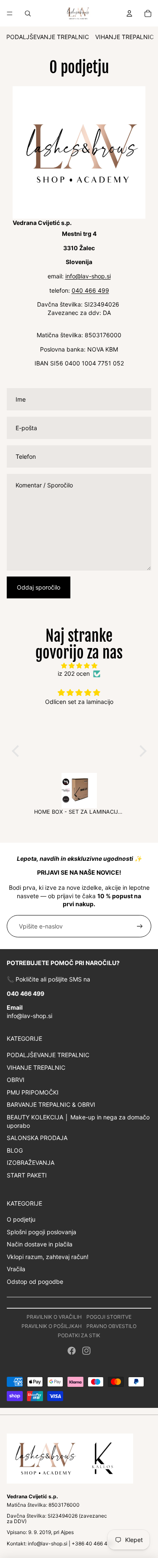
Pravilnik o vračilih (54, 1317)
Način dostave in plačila (39, 1244)
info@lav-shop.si (88, 276)
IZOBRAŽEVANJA (30, 1162)
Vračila (16, 1268)
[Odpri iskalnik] (28, 13)
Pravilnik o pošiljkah (51, 1326)
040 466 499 (90, 290)
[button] (17, 751)
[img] (79, 665)
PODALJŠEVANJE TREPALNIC (47, 36)
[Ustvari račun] (139, 926)
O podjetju (21, 1219)
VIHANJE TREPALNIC (124, 36)
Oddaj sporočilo (38, 587)
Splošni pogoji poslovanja (41, 1231)
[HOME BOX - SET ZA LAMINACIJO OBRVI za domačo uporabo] (79, 790)
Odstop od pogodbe (35, 1281)
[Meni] (9, 13)
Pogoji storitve (108, 1317)
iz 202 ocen (74, 673)
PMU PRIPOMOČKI (33, 1092)
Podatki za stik (79, 1335)
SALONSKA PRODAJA (37, 1137)
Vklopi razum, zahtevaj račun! (47, 1256)
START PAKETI (27, 1175)
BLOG (15, 1150)
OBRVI (15, 1079)
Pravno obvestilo (111, 1326)
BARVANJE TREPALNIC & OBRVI (51, 1104)
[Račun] (129, 13)
